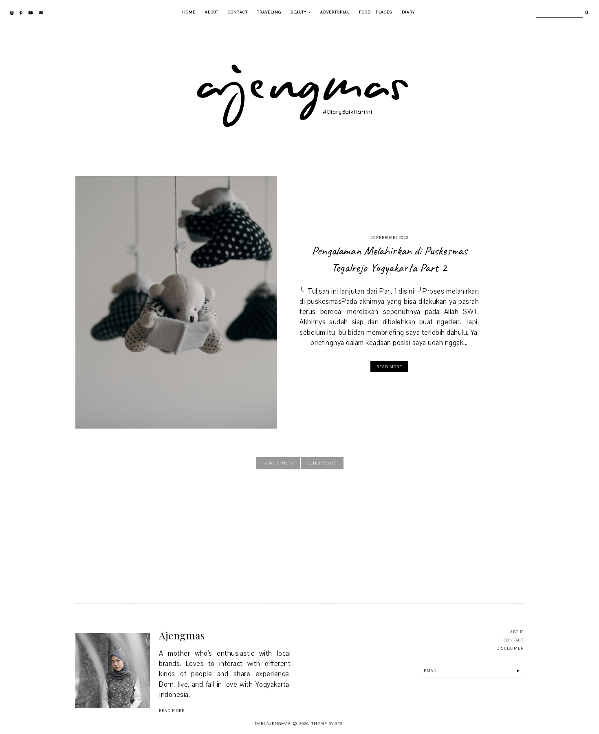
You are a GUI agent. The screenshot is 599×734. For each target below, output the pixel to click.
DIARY (408, 12)
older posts (322, 463)
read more (172, 710)
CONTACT (238, 12)
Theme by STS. (327, 723)
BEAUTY (298, 12)
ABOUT (211, 12)
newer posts (277, 463)
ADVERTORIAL (335, 12)
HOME (189, 12)
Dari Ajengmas (273, 723)
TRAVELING (269, 12)
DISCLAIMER (510, 648)
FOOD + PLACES (375, 12)
